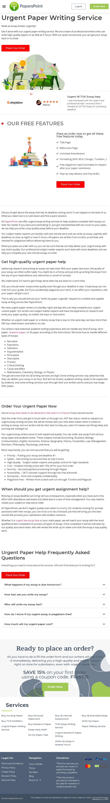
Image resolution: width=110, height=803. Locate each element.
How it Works (35, 764)
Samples (33, 772)
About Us (33, 780)
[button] (4, 6)
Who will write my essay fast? (23, 604)
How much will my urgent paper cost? (28, 624)
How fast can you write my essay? (26, 594)
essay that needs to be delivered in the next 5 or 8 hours (39, 413)
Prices (32, 768)
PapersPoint (11, 221)
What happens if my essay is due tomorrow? (32, 584)
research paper (17, 332)
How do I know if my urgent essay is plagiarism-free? (38, 614)
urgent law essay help (27, 520)
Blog (31, 776)
